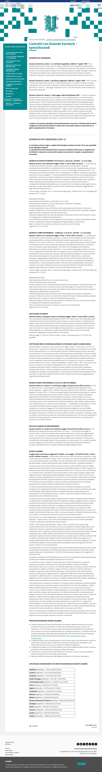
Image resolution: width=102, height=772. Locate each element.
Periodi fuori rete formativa (15, 79)
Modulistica (10, 93)
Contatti (8, 96)
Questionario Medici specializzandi (12, 70)
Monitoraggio (9, 754)
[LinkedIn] (87, 744)
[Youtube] (81, 744)
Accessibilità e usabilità (12, 752)
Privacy (7, 748)
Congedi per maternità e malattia (14, 85)
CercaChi (73, 1)
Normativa (9, 91)
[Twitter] (78, 744)
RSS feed (8, 744)
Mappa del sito (9, 742)
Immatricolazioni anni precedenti (13, 62)
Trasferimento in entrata (14, 73)
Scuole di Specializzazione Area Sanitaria (14, 53)
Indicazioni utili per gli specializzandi (13, 66)
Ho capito (81, 764)
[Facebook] (84, 744)
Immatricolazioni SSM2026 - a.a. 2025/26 (15, 57)
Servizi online (85, 1)
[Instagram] (90, 744)
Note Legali (8, 750)
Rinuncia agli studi (12, 88)
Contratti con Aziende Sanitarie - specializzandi (14, 100)
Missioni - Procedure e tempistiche (13, 104)
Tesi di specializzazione (13, 81)
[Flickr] (96, 744)
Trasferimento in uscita (13, 76)
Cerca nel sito (74, 5)
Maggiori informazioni (59, 767)
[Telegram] (93, 744)
